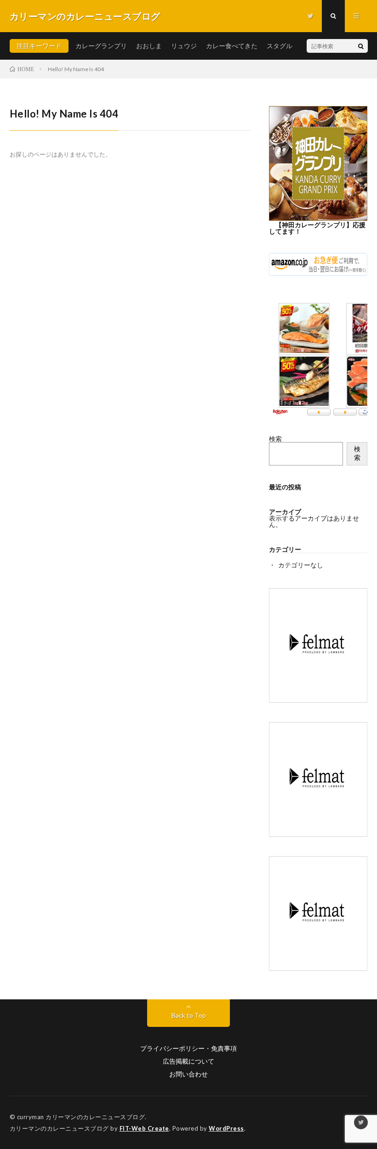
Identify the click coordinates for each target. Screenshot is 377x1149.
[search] (361, 46)
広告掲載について (188, 1061)
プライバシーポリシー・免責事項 (188, 1048)
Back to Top (188, 1015)
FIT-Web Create (144, 1128)
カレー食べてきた (231, 46)
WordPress (226, 1128)
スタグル (279, 46)
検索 (275, 439)
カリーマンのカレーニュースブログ (95, 1117)
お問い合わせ (188, 1074)
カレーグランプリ (101, 46)
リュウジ (184, 46)
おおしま (149, 46)
